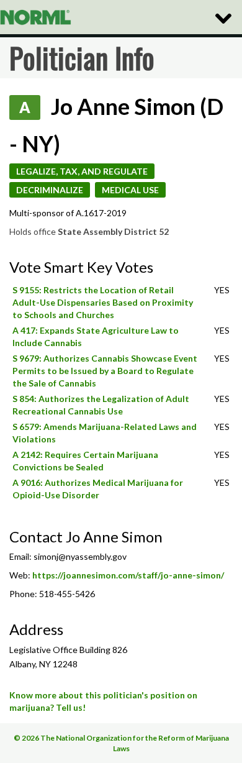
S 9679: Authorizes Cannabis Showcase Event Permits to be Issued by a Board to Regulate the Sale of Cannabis (104, 370)
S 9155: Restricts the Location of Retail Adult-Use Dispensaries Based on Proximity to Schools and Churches (102, 302)
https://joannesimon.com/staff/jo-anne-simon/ (128, 575)
